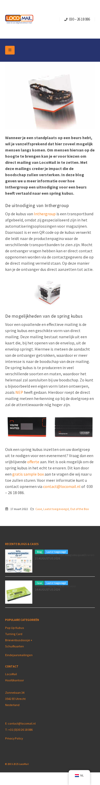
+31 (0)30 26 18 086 (20, 730)
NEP (19, 392)
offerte (33, 461)
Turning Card (13, 634)
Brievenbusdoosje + (19, 640)
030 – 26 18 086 (79, 19)
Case (38, 509)
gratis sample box (28, 474)
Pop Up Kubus (14, 628)
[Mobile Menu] (10, 50)
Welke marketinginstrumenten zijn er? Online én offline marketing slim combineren (64, 555)
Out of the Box (79, 509)
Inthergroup (45, 213)
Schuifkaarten (14, 646)
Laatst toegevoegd (56, 509)
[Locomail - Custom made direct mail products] (19, 19)
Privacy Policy (14, 738)
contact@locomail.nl (62, 486)
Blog (39, 552)
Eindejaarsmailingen (19, 655)
